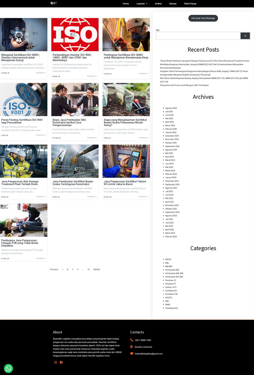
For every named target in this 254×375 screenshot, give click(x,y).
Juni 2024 (169, 164)
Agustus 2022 (171, 216)
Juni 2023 (169, 195)
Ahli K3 (168, 259)
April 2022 (169, 230)
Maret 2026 (170, 125)
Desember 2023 (172, 181)
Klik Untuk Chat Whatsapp (203, 18)
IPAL (167, 263)
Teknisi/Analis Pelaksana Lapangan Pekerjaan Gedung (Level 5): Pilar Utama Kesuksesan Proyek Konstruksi (204, 61)
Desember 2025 (172, 136)
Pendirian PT (170, 284)
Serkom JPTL (171, 287)
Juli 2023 (169, 191)
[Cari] (245, 35)
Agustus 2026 (171, 108)
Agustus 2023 (171, 188)
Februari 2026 (171, 129)
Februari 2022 (171, 237)
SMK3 (167, 305)
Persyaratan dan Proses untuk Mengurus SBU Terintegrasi (184, 85)
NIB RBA (168, 266)
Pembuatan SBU (172, 270)
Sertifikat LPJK (171, 294)
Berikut (97, 269)
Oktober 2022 (171, 209)
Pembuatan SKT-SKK (174, 277)
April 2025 (169, 157)
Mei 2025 (169, 153)
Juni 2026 (169, 115)
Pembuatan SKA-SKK (174, 273)
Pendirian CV (170, 280)
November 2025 (172, 139)
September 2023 (172, 184)
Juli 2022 (169, 219)
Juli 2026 (169, 112)
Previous (54, 269)
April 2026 (169, 122)
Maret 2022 (170, 233)
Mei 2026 (169, 118)
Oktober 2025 (171, 143)
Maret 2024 (170, 171)
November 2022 (172, 205)
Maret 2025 (170, 160)
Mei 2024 (169, 167)
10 (88, 269)
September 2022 (172, 212)
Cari (157, 30)
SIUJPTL (169, 298)
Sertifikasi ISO (171, 291)
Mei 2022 (169, 226)
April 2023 (169, 202)
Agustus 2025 (171, 150)
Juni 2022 (169, 223)
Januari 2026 (170, 132)
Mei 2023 (169, 198)
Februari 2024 (171, 174)
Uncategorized (171, 308)
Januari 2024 (170, 177)
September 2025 (172, 146)
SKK (167, 301)
